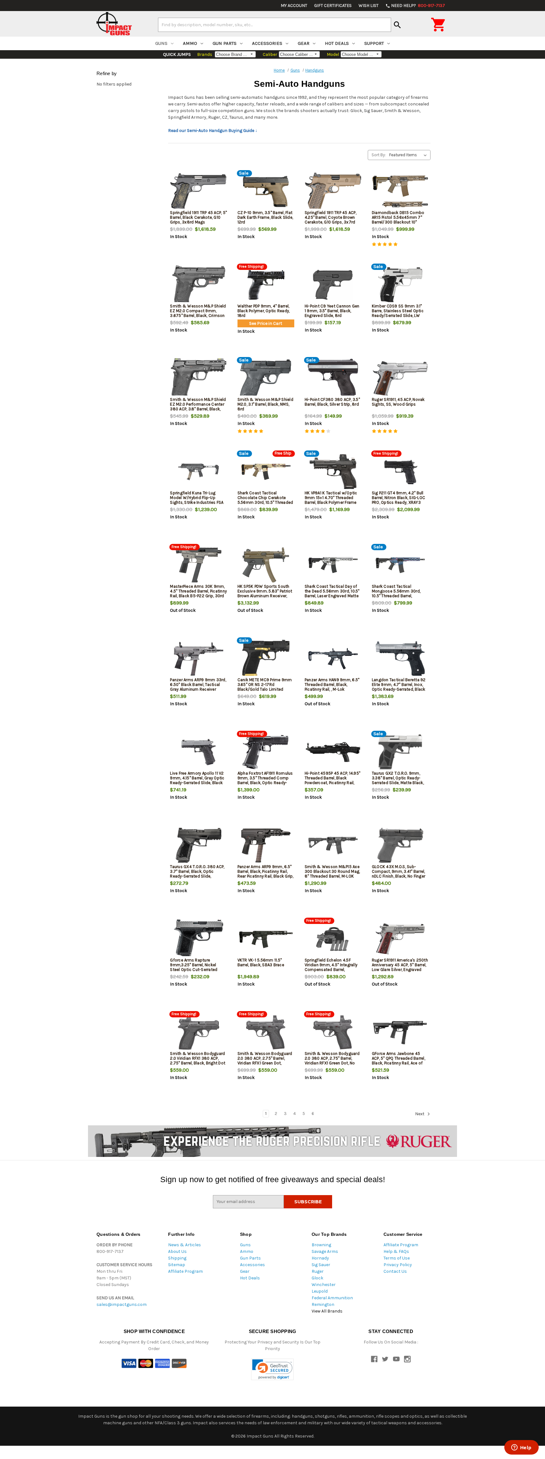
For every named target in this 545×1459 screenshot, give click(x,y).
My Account (294, 5)
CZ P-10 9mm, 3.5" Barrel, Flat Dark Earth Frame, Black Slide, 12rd (265, 217)
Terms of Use (397, 1258)
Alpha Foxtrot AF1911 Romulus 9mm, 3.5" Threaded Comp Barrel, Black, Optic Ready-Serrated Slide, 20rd (265, 780)
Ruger (318, 1271)
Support (374, 43)
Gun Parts (225, 43)
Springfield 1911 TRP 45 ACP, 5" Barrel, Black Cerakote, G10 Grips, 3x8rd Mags (198, 217)
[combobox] (274, 25)
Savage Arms (325, 1251)
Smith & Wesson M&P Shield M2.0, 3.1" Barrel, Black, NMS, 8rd (265, 404)
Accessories (267, 43)
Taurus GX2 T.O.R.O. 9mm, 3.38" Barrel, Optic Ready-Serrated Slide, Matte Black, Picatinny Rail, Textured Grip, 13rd (398, 783)
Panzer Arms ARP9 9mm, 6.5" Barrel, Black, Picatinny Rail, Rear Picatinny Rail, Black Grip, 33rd (265, 873)
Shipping (177, 1258)
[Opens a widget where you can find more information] (521, 1448)
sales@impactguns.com (122, 1304)
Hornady (320, 1258)
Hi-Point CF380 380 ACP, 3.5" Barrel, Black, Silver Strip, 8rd (332, 402)
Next (420, 1114)
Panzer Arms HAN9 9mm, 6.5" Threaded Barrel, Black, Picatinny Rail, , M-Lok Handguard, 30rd (332, 686)
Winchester (324, 1284)
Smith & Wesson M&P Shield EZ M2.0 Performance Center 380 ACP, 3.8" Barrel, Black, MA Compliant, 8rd (198, 406)
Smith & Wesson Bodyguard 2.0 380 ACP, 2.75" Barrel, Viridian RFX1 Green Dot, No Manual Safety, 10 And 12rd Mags (332, 1063)
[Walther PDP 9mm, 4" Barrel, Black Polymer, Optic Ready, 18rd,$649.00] (266, 285)
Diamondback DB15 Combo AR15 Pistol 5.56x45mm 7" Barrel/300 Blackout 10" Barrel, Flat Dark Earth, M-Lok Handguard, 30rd (398, 222)
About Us (177, 1251)
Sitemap (176, 1264)
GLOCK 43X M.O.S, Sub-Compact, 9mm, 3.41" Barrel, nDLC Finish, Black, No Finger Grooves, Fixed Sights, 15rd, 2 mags (400, 876)
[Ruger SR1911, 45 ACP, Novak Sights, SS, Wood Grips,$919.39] (400, 378)
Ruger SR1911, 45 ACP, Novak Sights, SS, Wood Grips (398, 402)
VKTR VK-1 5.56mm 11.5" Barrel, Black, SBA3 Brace (260, 962)
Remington (323, 1304)
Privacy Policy (398, 1264)
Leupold (320, 1291)
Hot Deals (337, 43)
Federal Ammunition (332, 1298)
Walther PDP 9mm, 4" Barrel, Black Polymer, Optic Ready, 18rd (263, 311)
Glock (317, 1278)
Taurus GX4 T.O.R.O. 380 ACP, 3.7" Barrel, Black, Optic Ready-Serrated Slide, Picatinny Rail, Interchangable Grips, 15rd (197, 876)
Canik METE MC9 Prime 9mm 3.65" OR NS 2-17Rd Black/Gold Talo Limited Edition (264, 686)
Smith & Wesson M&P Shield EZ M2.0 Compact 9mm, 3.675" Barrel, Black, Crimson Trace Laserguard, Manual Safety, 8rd (198, 315)
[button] (272, 1369)
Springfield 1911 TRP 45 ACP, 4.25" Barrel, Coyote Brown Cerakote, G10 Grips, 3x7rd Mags (330, 219)
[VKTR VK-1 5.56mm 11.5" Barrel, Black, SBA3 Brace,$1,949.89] (266, 939)
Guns (161, 43)
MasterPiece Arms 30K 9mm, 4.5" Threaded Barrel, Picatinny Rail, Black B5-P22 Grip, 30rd (198, 591)
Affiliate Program (185, 1271)
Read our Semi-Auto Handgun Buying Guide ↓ (212, 130)
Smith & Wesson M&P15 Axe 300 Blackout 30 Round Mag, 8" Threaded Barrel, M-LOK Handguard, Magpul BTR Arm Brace (332, 876)
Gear (303, 43)
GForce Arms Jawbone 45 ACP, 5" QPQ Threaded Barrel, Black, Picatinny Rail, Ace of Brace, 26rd (398, 1060)
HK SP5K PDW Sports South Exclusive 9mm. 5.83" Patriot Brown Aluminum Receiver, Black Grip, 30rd (264, 593)
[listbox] (409, 155)
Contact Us (395, 1271)
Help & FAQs (396, 1251)
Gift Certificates (333, 5)
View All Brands (327, 1311)
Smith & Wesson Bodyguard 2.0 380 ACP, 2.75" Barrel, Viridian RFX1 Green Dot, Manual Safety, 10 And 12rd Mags (264, 1063)
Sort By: (379, 154)
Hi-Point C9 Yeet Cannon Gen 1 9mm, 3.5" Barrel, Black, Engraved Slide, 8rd (332, 311)
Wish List (368, 5)
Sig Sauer (321, 1264)
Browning (321, 1245)
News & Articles (184, 1245)
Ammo (190, 43)
